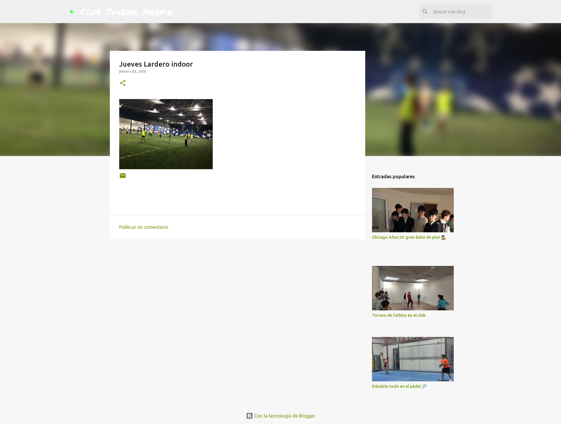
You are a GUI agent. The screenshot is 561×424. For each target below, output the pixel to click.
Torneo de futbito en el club (398, 315)
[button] (122, 83)
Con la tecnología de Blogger (284, 415)
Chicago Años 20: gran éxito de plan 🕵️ (409, 237)
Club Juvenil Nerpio (126, 11)
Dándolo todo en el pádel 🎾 (399, 386)
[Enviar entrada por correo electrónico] (122, 178)
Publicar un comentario (143, 227)
